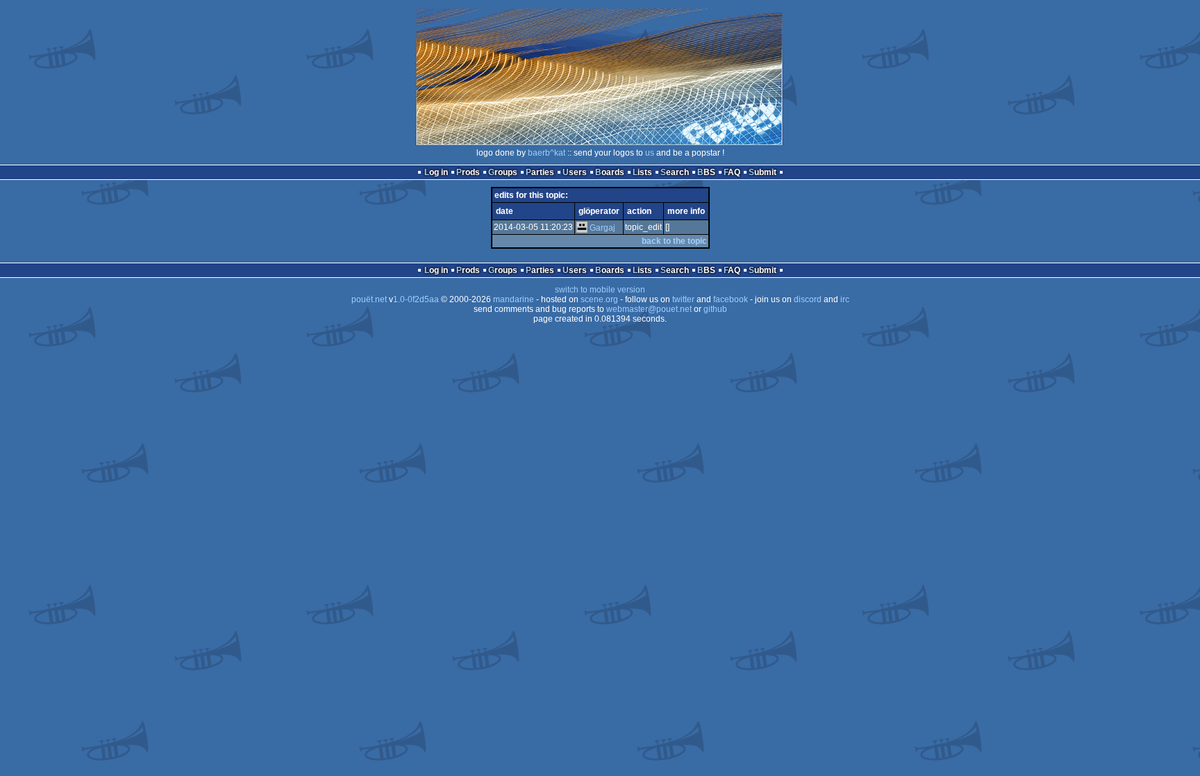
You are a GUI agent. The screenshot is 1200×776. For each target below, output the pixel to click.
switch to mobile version (600, 290)
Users (574, 172)
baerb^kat (546, 153)
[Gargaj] (582, 228)
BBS (706, 172)
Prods (468, 172)
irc (844, 299)
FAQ (732, 172)
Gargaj (602, 228)
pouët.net (369, 299)
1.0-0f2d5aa (416, 299)
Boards (609, 172)
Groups (502, 172)
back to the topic (674, 241)
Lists (642, 172)
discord (808, 299)
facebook (730, 299)
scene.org (599, 299)
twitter (683, 299)
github (715, 309)
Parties (540, 172)
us (649, 153)
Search (674, 172)
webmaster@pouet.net (649, 309)
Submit (762, 172)
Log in (436, 172)
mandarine (513, 299)
